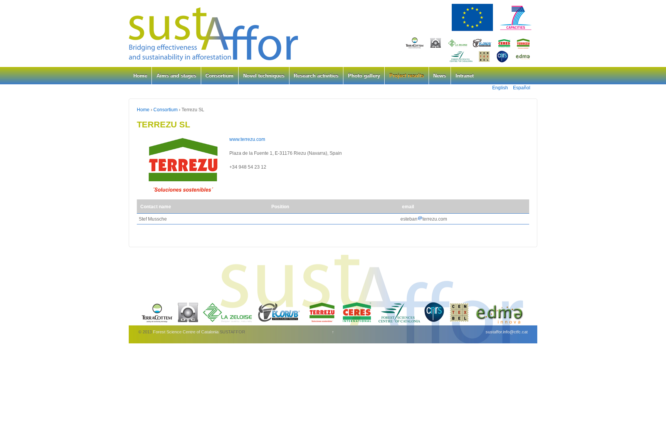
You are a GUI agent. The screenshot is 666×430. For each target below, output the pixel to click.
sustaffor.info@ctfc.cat (507, 332)
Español (521, 87)
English (500, 87)
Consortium (219, 76)
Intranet (465, 76)
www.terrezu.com (247, 139)
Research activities (316, 76)
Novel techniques (263, 76)
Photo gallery (364, 76)
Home (140, 76)
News (439, 76)
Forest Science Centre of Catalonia (186, 332)
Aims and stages (176, 76)
